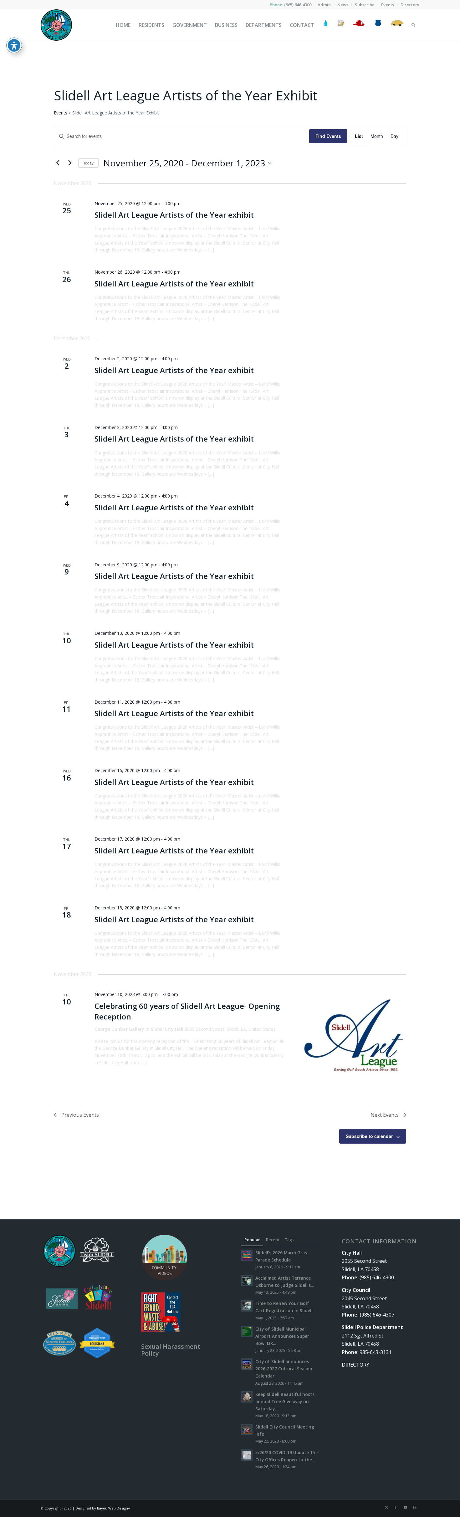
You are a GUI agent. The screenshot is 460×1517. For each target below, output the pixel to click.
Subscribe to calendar (369, 1136)
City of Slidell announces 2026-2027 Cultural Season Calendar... (283, 1368)
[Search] (413, 25)
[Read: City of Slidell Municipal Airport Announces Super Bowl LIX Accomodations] (247, 1331)
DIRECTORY (355, 1364)
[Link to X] (386, 1507)
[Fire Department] (358, 25)
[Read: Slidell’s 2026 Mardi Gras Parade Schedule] (247, 1255)
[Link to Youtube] (405, 1507)
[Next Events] (70, 163)
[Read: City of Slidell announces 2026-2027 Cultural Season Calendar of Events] (247, 1364)
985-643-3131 (375, 1352)
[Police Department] (378, 25)
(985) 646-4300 (297, 5)
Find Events (328, 136)
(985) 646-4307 (377, 1314)
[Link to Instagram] (414, 1507)
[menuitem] (324, 4)
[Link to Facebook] (396, 1507)
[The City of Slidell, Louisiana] (56, 25)
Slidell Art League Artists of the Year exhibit (174, 215)
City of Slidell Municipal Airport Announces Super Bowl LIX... (282, 1336)
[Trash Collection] (397, 25)
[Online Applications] (340, 25)
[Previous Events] (57, 163)
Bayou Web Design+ (113, 1508)
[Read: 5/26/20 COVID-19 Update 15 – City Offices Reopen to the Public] (247, 1455)
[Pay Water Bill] (325, 25)
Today (88, 162)
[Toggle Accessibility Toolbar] (14, 45)
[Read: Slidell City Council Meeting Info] (247, 1429)
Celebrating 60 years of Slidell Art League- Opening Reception (187, 1011)
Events (60, 113)
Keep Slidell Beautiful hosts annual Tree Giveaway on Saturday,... (284, 1401)
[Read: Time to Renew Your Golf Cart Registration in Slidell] (247, 1306)
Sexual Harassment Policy (170, 1350)
